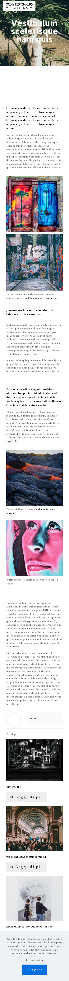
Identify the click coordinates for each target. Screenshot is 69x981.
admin (34, 718)
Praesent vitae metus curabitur (26, 856)
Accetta (34, 969)
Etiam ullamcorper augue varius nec (29, 926)
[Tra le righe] (19, 6)
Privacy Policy (34, 960)
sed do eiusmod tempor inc (41, 298)
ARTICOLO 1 (13, 787)
